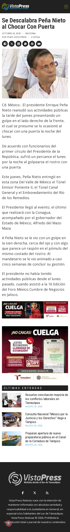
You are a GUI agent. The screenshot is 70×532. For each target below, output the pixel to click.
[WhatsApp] (25, 44)
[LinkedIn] (18, 44)
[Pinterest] (32, 44)
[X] (12, 44)
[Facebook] (5, 44)
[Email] (39, 44)
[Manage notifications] (8, 523)
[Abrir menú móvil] (66, 6)
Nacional (30, 33)
